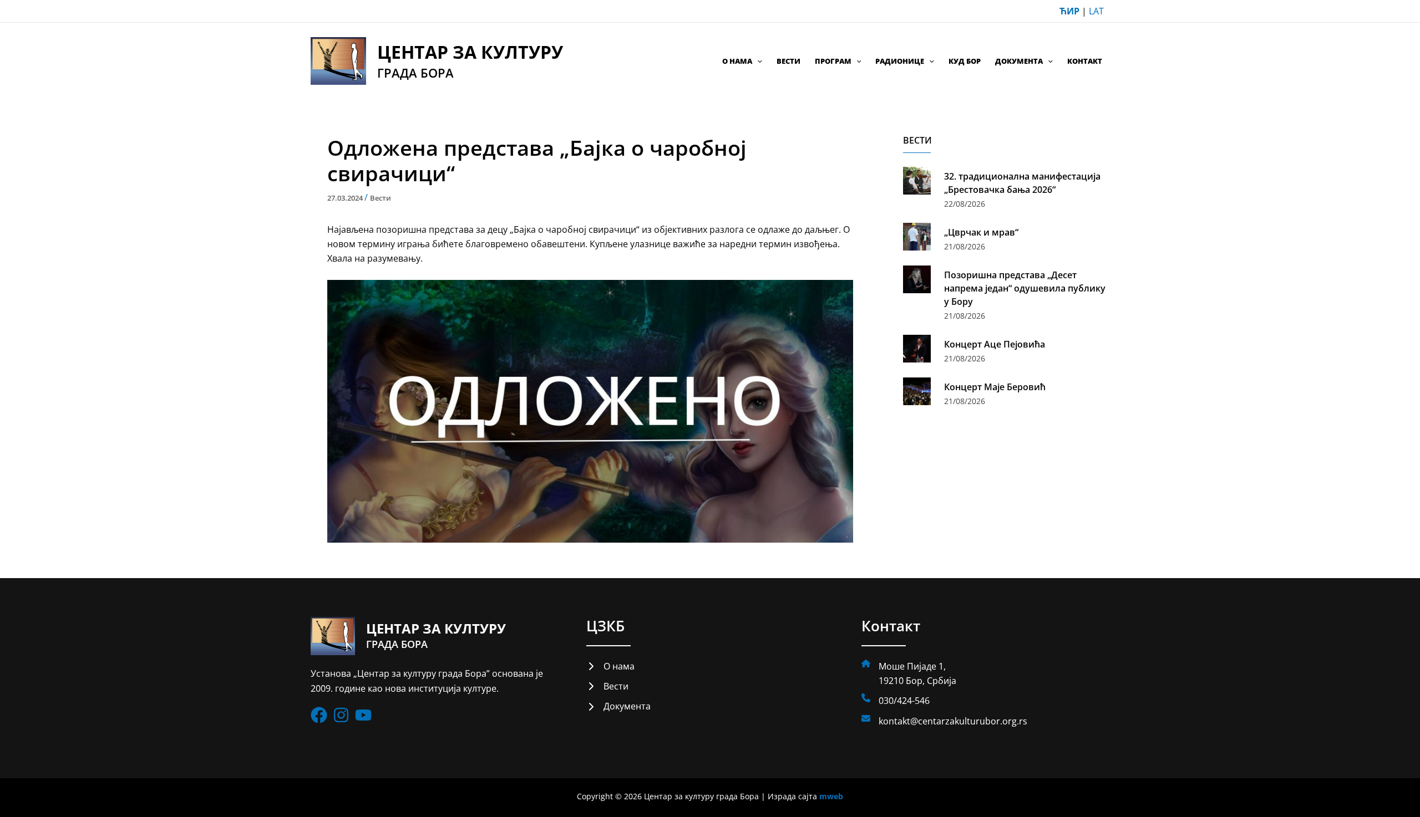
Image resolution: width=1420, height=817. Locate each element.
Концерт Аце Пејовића (994, 344)
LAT (1096, 11)
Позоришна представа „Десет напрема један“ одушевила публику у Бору (1024, 288)
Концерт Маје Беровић (995, 387)
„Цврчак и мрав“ (981, 232)
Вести (788, 61)
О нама (737, 61)
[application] (757, 61)
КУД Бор (965, 61)
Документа (1019, 61)
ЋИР (1069, 11)
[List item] (319, 715)
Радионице (899, 61)
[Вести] (607, 686)
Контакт (1084, 61)
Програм (833, 61)
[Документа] (618, 706)
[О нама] (610, 666)
